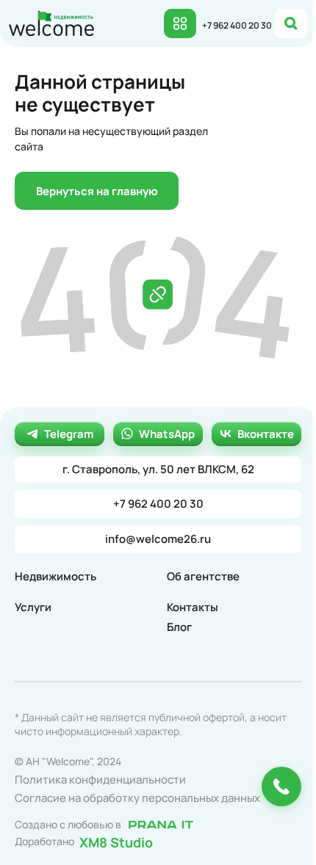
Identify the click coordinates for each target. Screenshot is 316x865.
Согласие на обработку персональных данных (137, 797)
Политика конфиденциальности (100, 779)
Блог (179, 626)
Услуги (33, 607)
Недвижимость (55, 576)
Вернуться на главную (97, 191)
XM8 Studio (116, 841)
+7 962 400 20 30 (237, 25)
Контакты (192, 607)
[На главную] (51, 22)
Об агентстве (203, 576)
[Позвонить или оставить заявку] (281, 786)
